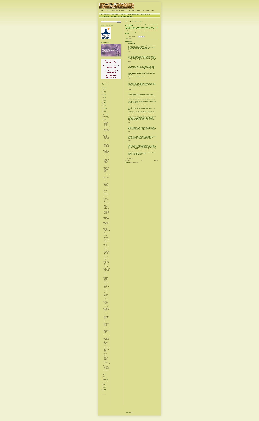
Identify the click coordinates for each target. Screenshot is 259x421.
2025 (103, 89)
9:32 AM (129, 78)
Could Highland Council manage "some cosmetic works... (106, 169)
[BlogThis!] (140, 36)
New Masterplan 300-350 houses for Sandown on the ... (106, 141)
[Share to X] (141, 36)
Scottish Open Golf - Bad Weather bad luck (106, 309)
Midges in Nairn (106, 177)
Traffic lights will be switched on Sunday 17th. (106, 265)
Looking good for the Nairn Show (106, 130)
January (104, 381)
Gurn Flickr (123, 14)
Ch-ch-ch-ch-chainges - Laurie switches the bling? (106, 347)
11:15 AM (130, 89)
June (104, 373)
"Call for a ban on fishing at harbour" (106, 350)
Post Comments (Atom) (134, 162)
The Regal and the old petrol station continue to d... (106, 174)
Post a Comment (130, 158)
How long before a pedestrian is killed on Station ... (106, 270)
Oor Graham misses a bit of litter (106, 199)
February (105, 379)
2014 (103, 107)
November (105, 114)
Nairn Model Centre (105, 354)
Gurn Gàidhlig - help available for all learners (121, 16)
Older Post (156, 160)
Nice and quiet (105, 196)
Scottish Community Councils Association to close (106, 257)
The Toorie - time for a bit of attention (106, 324)
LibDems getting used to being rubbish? (106, 212)
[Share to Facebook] (142, 36)
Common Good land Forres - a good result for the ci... (106, 313)
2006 (103, 389)
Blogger (131, 412)
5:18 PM (129, 131)
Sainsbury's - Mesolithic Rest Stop (106, 226)
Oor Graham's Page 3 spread (106, 218)
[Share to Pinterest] (144, 36)
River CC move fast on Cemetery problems (105, 274)
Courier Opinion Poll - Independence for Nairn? (106, 239)
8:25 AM (129, 140)
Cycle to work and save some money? (106, 317)
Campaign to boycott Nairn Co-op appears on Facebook (106, 194)
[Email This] (138, 36)
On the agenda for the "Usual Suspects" (106, 305)
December (105, 113)
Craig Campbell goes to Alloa (106, 339)
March (104, 377)
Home (142, 160)
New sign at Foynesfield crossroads (105, 302)
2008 (103, 386)
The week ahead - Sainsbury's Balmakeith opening (106, 124)
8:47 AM (129, 61)
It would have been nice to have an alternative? (106, 133)
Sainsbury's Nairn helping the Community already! (106, 161)
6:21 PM (129, 156)
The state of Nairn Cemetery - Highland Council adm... (106, 248)
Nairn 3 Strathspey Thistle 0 (106, 127)
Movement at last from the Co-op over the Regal (106, 145)
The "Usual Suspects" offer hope (106, 286)
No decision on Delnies (105, 343)
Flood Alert (105, 235)
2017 (103, 102)
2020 (103, 97)
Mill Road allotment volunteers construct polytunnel (105, 357)
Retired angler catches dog (105, 215)
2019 (103, 99)
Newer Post (127, 160)
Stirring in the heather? (105, 148)
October (104, 116)
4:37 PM (129, 122)
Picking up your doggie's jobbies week (106, 165)
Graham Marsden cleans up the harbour (106, 262)
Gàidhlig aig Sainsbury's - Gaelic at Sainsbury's (106, 298)
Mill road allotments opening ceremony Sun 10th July (106, 290)
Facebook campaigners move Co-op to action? (106, 180)
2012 (103, 110)
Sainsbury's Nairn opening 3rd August (106, 328)
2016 (103, 103)
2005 (103, 390)
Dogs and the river (106, 209)
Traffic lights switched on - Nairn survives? (106, 229)
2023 (103, 92)
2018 (103, 100)
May (104, 374)
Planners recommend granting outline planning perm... (106, 367)
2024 (103, 91)
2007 (103, 387)
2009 (103, 384)
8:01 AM (129, 51)
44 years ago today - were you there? (106, 331)
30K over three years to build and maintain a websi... (106, 156)
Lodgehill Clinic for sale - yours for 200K (106, 233)
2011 (103, 111)
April (104, 376)
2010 (103, 383)
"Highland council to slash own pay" (106, 320)
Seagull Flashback (106, 341)
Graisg (130, 36)
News (101, 14)
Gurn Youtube (115, 14)
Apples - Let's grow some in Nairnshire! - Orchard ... (139, 14)
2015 (103, 105)
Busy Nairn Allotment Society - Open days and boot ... (106, 137)
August (104, 119)
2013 (103, 108)
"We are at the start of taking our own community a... (106, 253)
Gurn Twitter (107, 14)
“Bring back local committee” (106, 223)
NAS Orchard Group (104, 16)
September (105, 117)
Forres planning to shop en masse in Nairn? (106, 282)
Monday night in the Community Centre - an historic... (106, 335)
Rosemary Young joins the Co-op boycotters (106, 188)
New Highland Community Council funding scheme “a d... (106, 363)
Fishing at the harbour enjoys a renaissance (106, 202)
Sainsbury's (130, 38)
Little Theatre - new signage (106, 242)
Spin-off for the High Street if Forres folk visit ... (106, 152)
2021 (103, 95)
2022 (103, 94)
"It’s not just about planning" (106, 371)
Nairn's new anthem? (105, 245)
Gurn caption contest (105, 295)
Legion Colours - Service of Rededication (106, 184)
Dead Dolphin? (105, 190)
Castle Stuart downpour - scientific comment (105, 279)
